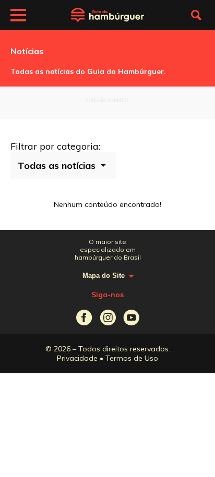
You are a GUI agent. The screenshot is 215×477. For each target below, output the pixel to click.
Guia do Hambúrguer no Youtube (131, 318)
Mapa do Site (103, 275)
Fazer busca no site (196, 15)
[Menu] (18, 17)
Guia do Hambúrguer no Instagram (108, 318)
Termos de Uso (131, 358)
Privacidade (77, 358)
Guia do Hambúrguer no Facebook (84, 318)
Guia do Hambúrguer (107, 15)
